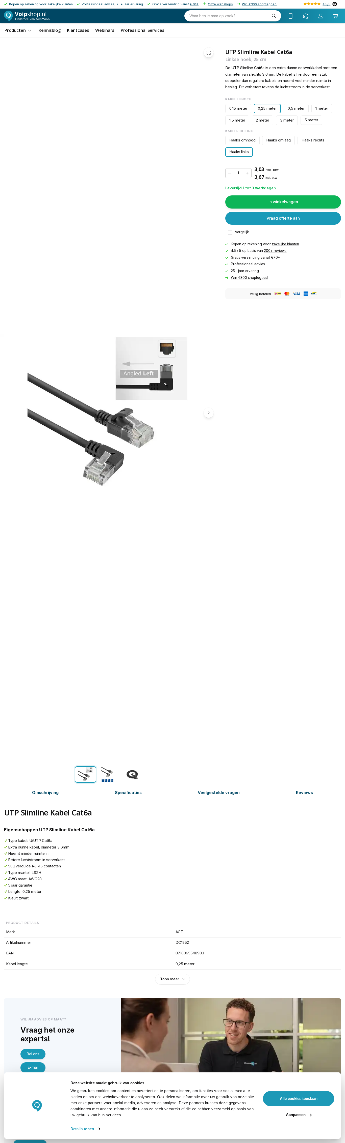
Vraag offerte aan (283, 218)
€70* (194, 4)
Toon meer (169, 979)
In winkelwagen (283, 201)
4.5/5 (326, 4)
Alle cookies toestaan (298, 1098)
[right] (209, 413)
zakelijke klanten (285, 244)
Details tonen (82, 1129)
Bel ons (33, 1054)
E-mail (33, 1067)
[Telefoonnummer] (291, 16)
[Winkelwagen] (335, 16)
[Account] (321, 16)
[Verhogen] (247, 173)
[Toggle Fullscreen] (209, 53)
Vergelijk (242, 232)
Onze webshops (220, 4)
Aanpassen (296, 1114)
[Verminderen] (229, 173)
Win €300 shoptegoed (259, 4)
